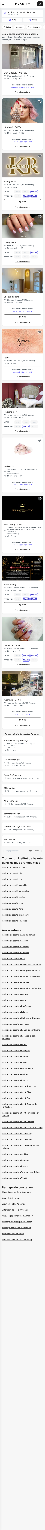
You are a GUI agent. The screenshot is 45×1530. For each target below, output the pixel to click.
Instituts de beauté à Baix (13, 958)
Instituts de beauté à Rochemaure (17, 1068)
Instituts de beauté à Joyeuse (15, 1024)
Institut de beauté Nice (12, 903)
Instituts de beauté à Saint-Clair (16, 1092)
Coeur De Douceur (12, 775)
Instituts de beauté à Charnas (15, 982)
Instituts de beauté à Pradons (15, 1056)
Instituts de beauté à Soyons (15, 1166)
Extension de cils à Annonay (15, 1210)
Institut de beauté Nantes (13, 897)
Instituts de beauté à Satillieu (15, 1154)
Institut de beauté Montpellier (15, 891)
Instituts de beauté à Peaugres (16, 1050)
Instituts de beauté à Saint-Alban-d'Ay (19, 1086)
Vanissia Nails (10, 466)
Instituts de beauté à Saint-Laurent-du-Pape (22, 1127)
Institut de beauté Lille (12, 873)
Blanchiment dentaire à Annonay (17, 1192)
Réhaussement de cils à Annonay (17, 1239)
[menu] (3, 3)
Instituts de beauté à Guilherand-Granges (21, 1018)
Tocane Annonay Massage (16, 740)
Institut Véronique (12, 760)
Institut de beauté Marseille (14, 885)
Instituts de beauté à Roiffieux (15, 1074)
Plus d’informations (22, 92)
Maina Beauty (10, 584)
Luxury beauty (10, 242)
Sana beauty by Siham (14, 524)
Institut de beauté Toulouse (14, 921)
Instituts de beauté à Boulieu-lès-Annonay (21, 964)
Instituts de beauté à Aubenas (15, 952)
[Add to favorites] (40, 47)
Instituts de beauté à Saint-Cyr (16, 1098)
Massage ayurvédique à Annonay (17, 1222)
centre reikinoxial (12, 813)
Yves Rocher (9, 839)
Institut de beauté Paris (12, 909)
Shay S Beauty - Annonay (15, 73)
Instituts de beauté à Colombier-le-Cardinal (22, 988)
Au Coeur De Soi (11, 801)
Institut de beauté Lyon (12, 879)
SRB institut (9, 788)
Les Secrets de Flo (12, 645)
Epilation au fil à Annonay (13, 1204)
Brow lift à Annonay (11, 1198)
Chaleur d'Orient (11, 297)
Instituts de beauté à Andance (15, 946)
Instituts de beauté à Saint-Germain (18, 1121)
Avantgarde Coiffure (13, 700)
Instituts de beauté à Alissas (15, 941)
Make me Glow (10, 412)
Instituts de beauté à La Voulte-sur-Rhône (21, 1030)
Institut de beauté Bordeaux (14, 867)
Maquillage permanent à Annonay (17, 1216)
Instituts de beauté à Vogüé (14, 1178)
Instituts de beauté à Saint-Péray (17, 1133)
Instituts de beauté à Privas (14, 1062)
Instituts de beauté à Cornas (15, 994)
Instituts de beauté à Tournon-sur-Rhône (20, 1172)
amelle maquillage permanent (17, 826)
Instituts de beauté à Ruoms (15, 1080)
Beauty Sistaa (10, 181)
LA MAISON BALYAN (13, 127)
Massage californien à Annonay (16, 1227)
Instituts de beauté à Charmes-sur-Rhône (21, 976)
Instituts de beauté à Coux (14, 1000)
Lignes (7, 357)
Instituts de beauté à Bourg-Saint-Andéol (21, 970)
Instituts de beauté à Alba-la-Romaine (19, 935)
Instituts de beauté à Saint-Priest (17, 1139)
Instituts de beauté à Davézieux (16, 1006)
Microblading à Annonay (13, 1233)
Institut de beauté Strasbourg (15, 915)
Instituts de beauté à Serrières (15, 1160)
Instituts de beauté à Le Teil (14, 1044)
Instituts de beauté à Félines (15, 1012)
